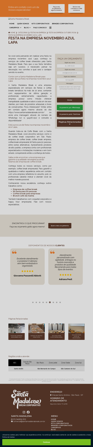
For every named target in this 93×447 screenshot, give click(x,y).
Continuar (46, 442)
